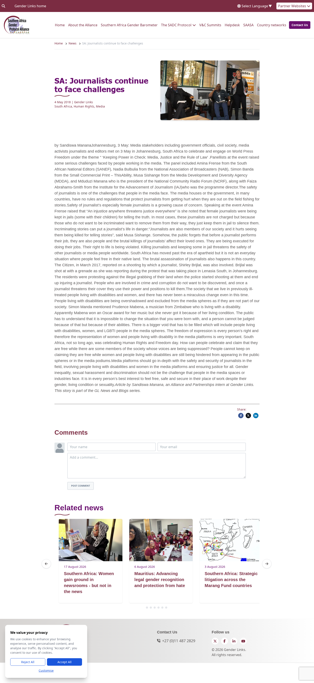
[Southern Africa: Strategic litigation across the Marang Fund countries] (227, 540)
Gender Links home (30, 5)
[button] (298, 25)
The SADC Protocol (176, 24)
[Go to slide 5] (162, 607)
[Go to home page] (16, 25)
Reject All (27, 662)
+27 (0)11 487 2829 (178, 640)
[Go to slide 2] (151, 607)
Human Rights (84, 106)
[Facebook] (241, 415)
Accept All (64, 662)
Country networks (271, 24)
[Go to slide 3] (155, 607)
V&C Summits (210, 24)
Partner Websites (292, 6)
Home (60, 24)
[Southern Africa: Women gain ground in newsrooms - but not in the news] (86, 540)
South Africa (63, 106)
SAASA (248, 24)
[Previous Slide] (46, 563)
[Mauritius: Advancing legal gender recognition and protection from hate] (156, 540)
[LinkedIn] (255, 415)
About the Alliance (82, 24)
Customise (46, 670)
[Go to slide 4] (158, 607)
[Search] (3, 6)
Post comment (80, 485)
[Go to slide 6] (166, 607)
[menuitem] (59, 25)
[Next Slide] (266, 563)
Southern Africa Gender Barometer (129, 24)
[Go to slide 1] (147, 607)
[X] (248, 415)
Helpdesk (232, 24)
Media (100, 106)
